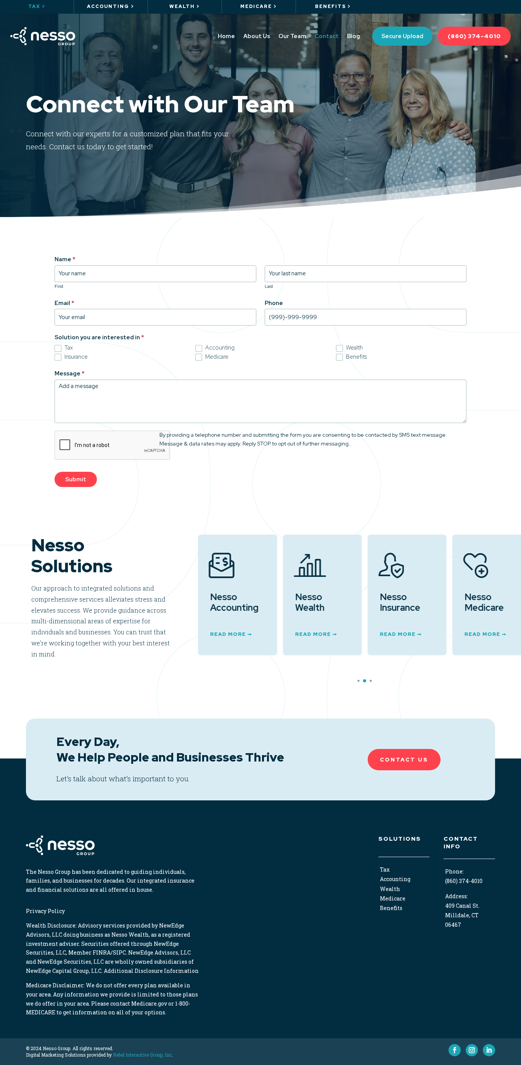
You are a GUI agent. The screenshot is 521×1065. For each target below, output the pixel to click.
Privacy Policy (45, 911)
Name (65, 259)
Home (226, 36)
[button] (359, 681)
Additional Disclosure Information (151, 970)
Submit (75, 479)
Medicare (216, 357)
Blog (353, 36)
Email (64, 303)
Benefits (356, 357)
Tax (68, 347)
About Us (256, 36)
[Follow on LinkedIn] (489, 1050)
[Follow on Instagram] (472, 1050)
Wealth (354, 347)
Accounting (219, 347)
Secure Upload (402, 36)
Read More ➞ (231, 634)
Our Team (292, 36)
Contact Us (404, 759)
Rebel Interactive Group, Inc (142, 1055)
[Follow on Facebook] (455, 1050)
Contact (327, 36)
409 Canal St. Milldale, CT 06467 (462, 915)
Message (70, 373)
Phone (274, 303)
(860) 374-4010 (474, 36)
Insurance (75, 357)
